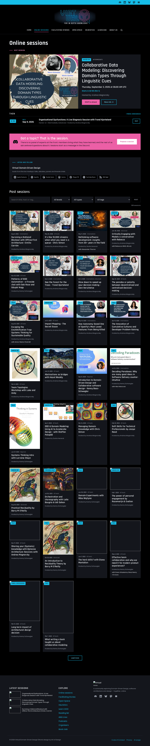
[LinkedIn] (125, 2)
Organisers (64, 725)
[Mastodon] (134, 2)
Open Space (77, 30)
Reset (136, 200)
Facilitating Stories (60, 30)
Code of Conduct (118, 740)
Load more (75, 658)
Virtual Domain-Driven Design (26, 167)
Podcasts (63, 721)
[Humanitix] (139, 2)
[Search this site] (121, 30)
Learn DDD (102, 30)
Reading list (64, 713)
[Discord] (120, 2)
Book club (63, 729)
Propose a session (127, 141)
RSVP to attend (91, 102)
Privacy (129, 740)
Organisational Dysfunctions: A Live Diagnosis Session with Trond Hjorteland (75, 119)
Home (29, 30)
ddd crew (63, 717)
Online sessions (41, 30)
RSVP (136, 121)
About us (113, 30)
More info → (109, 102)
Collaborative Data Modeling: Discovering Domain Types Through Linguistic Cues (104, 73)
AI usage (137, 740)
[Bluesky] (129, 2)
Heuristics (90, 30)
